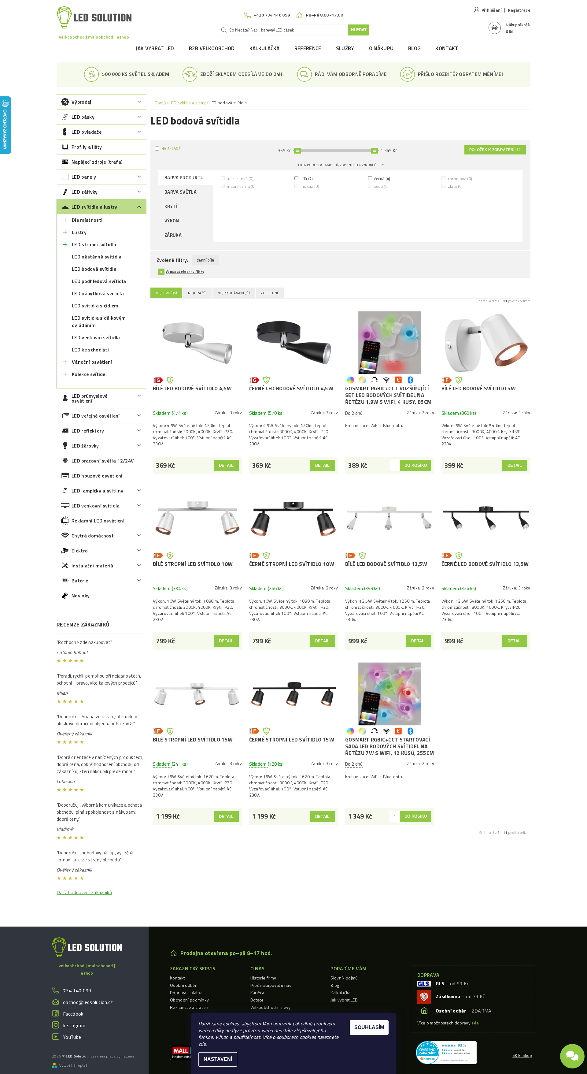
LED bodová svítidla (94, 269)
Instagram (74, 1025)
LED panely (84, 176)
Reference (307, 48)
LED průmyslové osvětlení (89, 398)
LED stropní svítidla (94, 244)
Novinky (81, 595)
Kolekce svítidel (89, 374)
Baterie (80, 580)
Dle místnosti (87, 220)
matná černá (241, 186)
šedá (381, 186)
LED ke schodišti (90, 349)
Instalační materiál (93, 565)
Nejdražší (197, 293)
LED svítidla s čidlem (95, 305)
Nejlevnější (166, 293)
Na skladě (171, 148)
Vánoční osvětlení (92, 362)
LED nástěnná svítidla (97, 256)
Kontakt (446, 48)
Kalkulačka (264, 48)
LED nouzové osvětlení (97, 475)
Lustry (79, 232)
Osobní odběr (183, 985)
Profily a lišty (87, 147)
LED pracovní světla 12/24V (103, 460)
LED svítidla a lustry (94, 206)
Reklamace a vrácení (189, 1007)
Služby (345, 48)
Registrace (519, 10)
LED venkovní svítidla (96, 337)
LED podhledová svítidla (99, 281)
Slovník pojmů (343, 978)
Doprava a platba (186, 992)
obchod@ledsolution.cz (88, 1002)
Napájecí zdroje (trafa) (97, 161)
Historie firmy (263, 978)
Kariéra (257, 992)
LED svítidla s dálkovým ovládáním (99, 321)
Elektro (80, 550)
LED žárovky (85, 445)
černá (381, 178)
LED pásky (83, 117)
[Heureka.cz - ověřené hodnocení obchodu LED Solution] (446, 1052)
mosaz (309, 186)
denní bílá (205, 260)
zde (202, 1043)
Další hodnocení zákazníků (84, 892)
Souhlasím (369, 1027)
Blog (414, 48)
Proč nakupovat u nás (270, 985)
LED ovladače (87, 132)
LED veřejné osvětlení (96, 415)
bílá (306, 178)
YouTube (72, 1037)
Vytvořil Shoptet (73, 1065)
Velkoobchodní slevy (270, 1007)
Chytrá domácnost (93, 535)
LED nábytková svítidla (98, 293)
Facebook (73, 1013)
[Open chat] (572, 1052)
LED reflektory (88, 430)
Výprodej (81, 102)
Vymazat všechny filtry (185, 271)
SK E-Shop (522, 1055)
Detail (226, 465)
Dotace (257, 1000)
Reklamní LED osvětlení (98, 520)
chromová (459, 178)
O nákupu (381, 48)
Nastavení (218, 1059)
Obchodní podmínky (189, 1000)
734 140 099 (77, 990)
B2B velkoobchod (212, 48)
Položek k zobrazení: (495, 150)
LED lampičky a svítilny (97, 490)
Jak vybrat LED (155, 48)
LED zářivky (85, 191)
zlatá (455, 186)
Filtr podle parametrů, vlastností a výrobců (337, 164)
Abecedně (269, 293)
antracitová (239, 178)
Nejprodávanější (233, 293)
